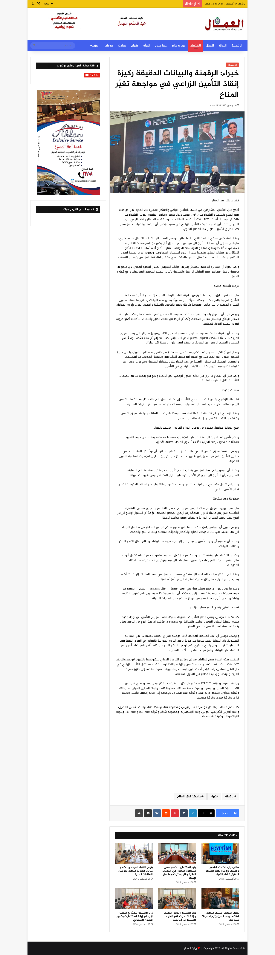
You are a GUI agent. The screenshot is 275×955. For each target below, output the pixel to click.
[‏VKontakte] (157, 813)
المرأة (146, 45)
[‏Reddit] (166, 813)
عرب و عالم (178, 45)
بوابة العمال (190, 948)
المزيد (95, 45)
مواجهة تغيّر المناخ (189, 796)
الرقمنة (229, 796)
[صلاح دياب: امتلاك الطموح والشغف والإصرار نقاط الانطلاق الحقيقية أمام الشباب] (220, 853)
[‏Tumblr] (184, 813)
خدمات (109, 45)
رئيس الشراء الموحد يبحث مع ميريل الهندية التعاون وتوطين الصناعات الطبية (135, 871)
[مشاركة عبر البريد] (148, 813)
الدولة (223, 45)
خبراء (213, 796)
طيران (134, 45)
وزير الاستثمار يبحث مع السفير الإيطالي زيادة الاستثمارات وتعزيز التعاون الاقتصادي (135, 916)
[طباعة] (139, 813)
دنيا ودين (161, 45)
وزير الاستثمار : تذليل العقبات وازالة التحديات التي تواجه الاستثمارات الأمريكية (180, 916)
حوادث (122, 45)
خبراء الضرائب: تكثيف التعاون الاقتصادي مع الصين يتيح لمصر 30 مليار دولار (220, 916)
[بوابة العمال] (225, 23)
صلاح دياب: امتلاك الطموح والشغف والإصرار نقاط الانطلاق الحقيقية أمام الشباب (222, 871)
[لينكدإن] (193, 813)
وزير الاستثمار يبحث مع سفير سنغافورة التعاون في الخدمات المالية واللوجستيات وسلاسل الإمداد (179, 872)
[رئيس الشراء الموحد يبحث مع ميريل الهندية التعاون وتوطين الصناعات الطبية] (134, 853)
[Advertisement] (177, 760)
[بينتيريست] (175, 813)
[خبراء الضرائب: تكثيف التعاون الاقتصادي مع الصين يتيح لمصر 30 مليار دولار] (220, 898)
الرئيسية (237, 45)
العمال (210, 45)
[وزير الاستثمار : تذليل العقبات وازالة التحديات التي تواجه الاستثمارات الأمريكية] (177, 898)
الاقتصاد (195, 45)
